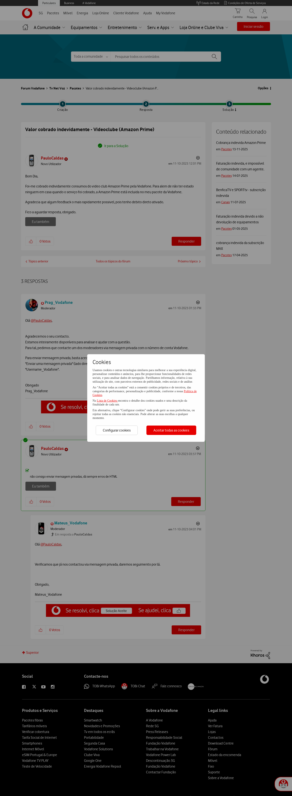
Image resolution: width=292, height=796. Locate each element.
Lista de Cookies (107, 400)
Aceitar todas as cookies (171, 430)
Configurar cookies (117, 430)
